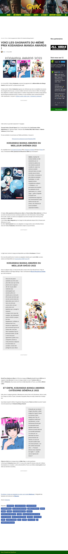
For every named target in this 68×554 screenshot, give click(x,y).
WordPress (13, 552)
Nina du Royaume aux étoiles (38, 271)
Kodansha (7, 499)
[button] (11, 14)
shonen (24, 519)
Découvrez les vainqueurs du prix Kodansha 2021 (24, 138)
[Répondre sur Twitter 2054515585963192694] (55, 103)
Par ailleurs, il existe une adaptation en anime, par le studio (17, 494)
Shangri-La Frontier (29, 149)
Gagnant (9, 511)
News (6, 38)
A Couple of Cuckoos (16, 149)
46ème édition (10, 505)
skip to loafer (31, 519)
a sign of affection (31, 505)
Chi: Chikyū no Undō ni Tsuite (19, 508)
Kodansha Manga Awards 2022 (8, 514)
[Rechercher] (65, 15)
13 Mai (61, 72)
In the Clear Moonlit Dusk (19, 511)
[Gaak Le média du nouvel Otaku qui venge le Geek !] (34, 7)
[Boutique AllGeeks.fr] (59, 52)
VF (37, 519)
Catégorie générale (6, 508)
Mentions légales (55, 15)
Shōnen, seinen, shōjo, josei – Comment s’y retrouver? (29, 96)
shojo (19, 519)
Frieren (41, 149)
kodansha (29, 511)
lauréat (19, 514)
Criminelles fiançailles (33, 508)
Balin (4, 51)
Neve (2, 552)
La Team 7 (44, 15)
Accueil (2, 38)
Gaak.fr (56, 72)
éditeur (42, 508)
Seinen (3, 519)
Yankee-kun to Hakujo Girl (8, 522)
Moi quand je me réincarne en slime (31, 514)
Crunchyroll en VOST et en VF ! (22, 258)
